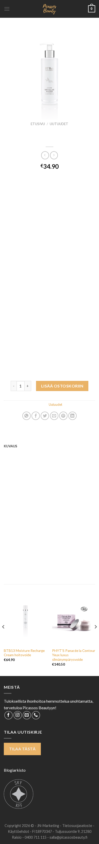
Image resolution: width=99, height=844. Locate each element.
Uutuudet (59, 124)
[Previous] (3, 637)
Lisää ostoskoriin (62, 385)
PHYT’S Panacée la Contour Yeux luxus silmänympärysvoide (73, 655)
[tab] (49, 446)
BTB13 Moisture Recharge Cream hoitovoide (24, 653)
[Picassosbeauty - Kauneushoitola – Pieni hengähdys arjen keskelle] (49, 9)
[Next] (95, 637)
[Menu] (7, 9)
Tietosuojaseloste (77, 825)
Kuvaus (11, 446)
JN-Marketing (48, 825)
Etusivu (38, 124)
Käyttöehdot (19, 831)
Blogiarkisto (15, 770)
